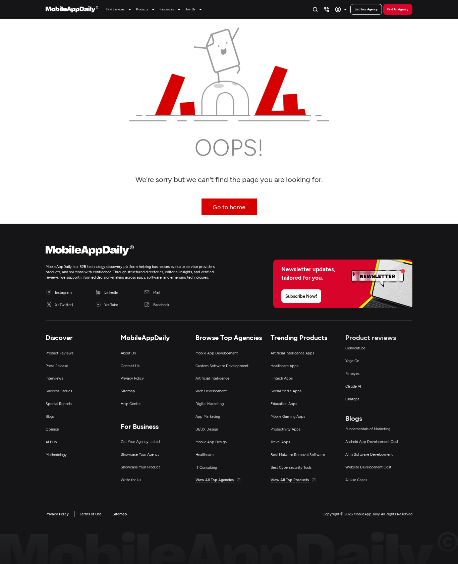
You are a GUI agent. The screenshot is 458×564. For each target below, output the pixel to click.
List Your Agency (366, 9)
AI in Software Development (369, 454)
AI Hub (51, 442)
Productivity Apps (285, 429)
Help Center (131, 403)
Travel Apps (280, 442)
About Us (128, 353)
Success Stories (59, 391)
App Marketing (207, 416)
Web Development (211, 391)
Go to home (229, 207)
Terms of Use (91, 514)
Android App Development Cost (371, 441)
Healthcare (204, 454)
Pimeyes (352, 373)
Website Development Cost (368, 467)
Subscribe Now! (301, 296)
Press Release (57, 365)
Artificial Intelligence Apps (292, 353)
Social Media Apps (286, 391)
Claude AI (353, 386)
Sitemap (128, 391)
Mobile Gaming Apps (288, 416)
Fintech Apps (282, 378)
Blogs (50, 416)
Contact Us (130, 365)
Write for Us (131, 479)
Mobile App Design (211, 442)
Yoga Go (352, 360)
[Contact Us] (326, 9)
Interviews (54, 378)
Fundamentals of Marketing (367, 429)
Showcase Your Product (140, 467)
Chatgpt (352, 399)
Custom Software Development (221, 365)
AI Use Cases (356, 479)
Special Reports (59, 403)
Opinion (52, 429)
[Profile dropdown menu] (342, 9)
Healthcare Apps (284, 365)
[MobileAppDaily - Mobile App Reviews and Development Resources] (134, 252)
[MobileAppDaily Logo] (72, 9)
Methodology (56, 454)
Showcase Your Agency (140, 454)
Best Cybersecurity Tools (291, 467)
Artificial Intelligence (212, 378)
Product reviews (370, 337)
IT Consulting (206, 467)
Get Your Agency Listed (140, 441)
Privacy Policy (132, 378)
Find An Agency (397, 9)
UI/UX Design (206, 429)
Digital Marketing (209, 403)
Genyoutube (355, 348)
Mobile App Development (216, 353)
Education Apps (284, 403)
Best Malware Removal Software (298, 454)
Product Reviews (59, 353)
